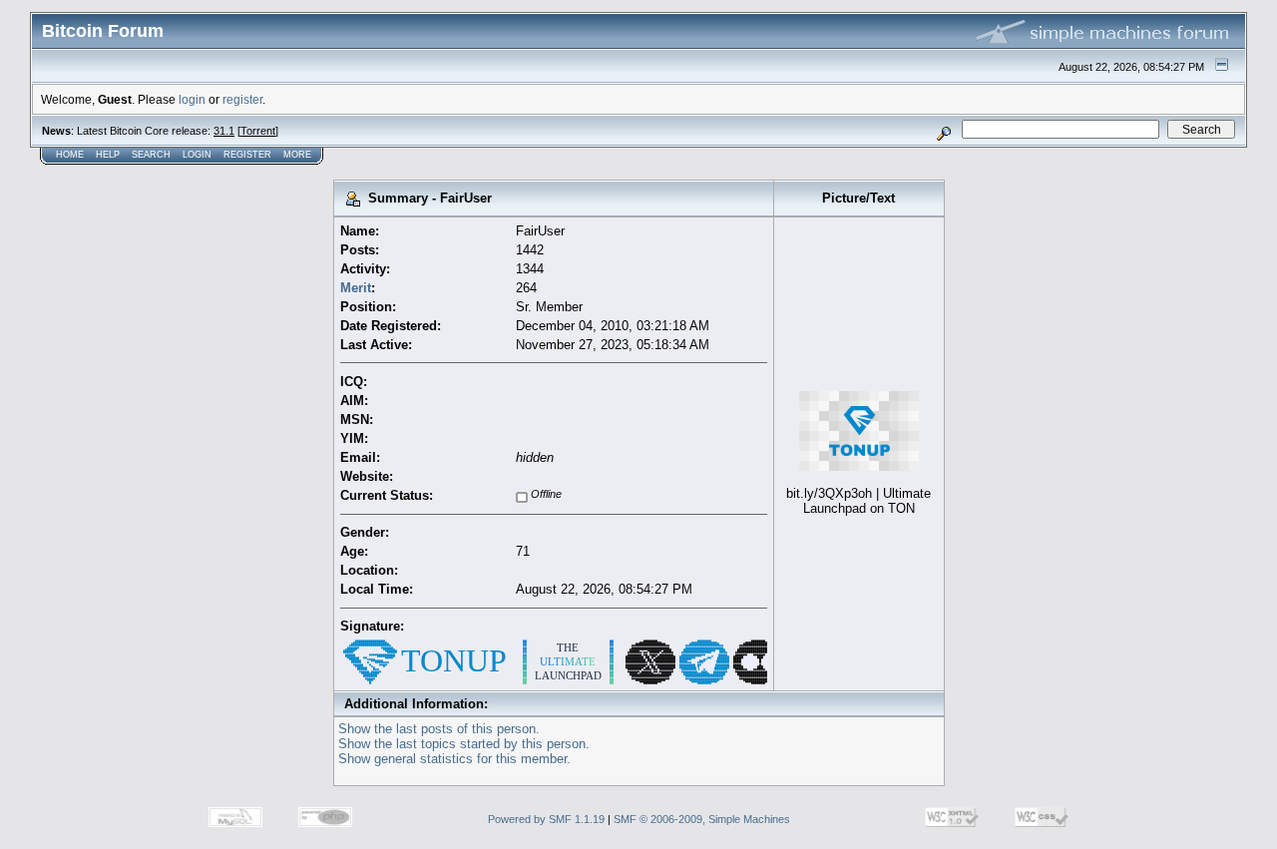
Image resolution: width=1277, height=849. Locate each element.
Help (108, 155)
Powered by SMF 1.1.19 (546, 819)
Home (70, 155)
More (297, 155)
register (242, 99)
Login (197, 155)
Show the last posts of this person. (439, 728)
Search (151, 155)
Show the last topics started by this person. (464, 743)
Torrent (257, 131)
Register (247, 155)
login (192, 99)
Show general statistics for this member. (454, 758)
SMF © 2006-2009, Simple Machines (702, 819)
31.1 (223, 131)
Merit (355, 287)
